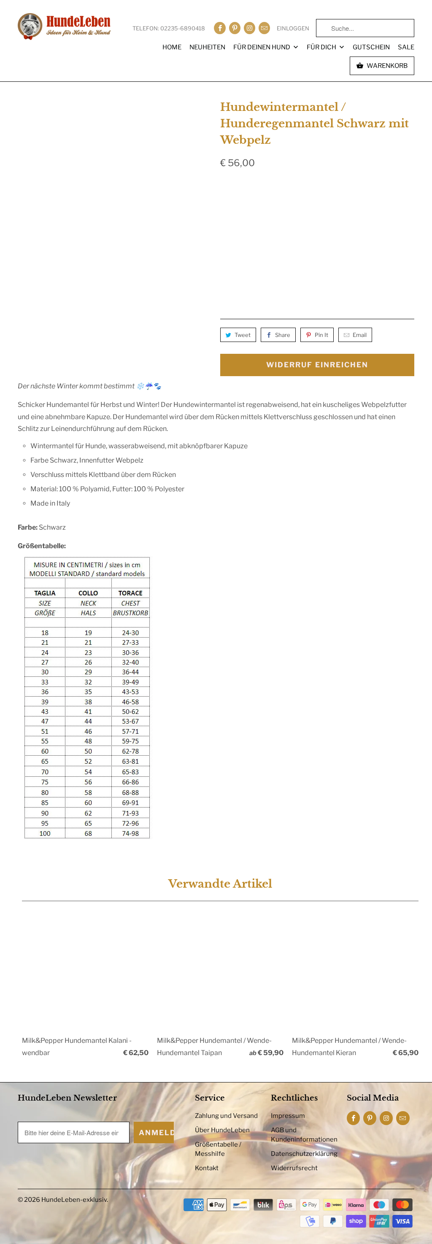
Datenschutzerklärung (304, 1154)
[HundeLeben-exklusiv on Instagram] (249, 28)
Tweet (243, 334)
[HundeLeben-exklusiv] (64, 27)
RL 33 (290, 207)
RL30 (261, 207)
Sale (406, 47)
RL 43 (378, 207)
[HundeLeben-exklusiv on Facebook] (219, 28)
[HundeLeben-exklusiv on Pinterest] (234, 28)
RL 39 (349, 207)
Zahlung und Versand (226, 1116)
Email (360, 334)
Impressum (288, 1116)
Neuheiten (207, 47)
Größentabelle (395, 186)
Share (282, 334)
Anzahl (229, 256)
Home (171, 47)
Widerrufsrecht (294, 1168)
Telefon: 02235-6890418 (168, 28)
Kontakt (207, 1168)
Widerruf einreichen (317, 365)
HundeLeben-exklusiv (74, 1200)
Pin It (321, 334)
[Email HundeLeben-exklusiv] (264, 28)
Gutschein (371, 47)
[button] (334, 283)
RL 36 (319, 207)
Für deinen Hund (262, 47)
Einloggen (293, 28)
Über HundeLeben (222, 1130)
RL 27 (232, 207)
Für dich (322, 47)
